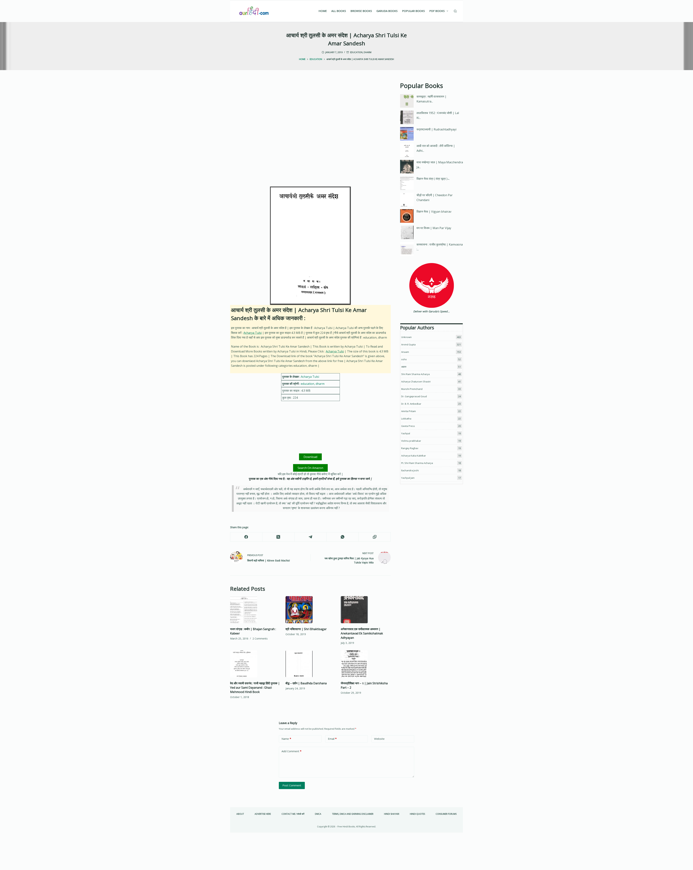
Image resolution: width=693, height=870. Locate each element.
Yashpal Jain (408, 477)
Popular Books (413, 11)
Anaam (405, 352)
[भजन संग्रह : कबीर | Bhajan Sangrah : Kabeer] (255, 609)
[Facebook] (246, 537)
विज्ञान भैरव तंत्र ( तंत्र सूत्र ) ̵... (433, 179)
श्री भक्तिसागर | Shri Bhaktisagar (306, 629)
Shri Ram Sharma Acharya (415, 374)
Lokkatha (406, 418)
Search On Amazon (310, 468)
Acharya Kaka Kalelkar (413, 455)
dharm (367, 52)
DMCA (318, 814)
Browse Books (361, 11)
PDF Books (437, 11)
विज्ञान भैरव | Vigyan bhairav (434, 212)
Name (286, 738)
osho (404, 359)
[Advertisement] (310, 107)
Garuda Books (387, 11)
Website (379, 738)
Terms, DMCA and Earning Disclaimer (352, 814)
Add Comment (291, 751)
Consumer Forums (446, 814)
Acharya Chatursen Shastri (416, 381)
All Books (338, 11)
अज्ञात (403, 366)
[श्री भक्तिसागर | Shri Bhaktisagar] (310, 609)
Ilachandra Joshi (410, 470)
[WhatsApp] (342, 537)
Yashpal (405, 433)
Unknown (406, 337)
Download (310, 457)
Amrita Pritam (408, 411)
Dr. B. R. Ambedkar (411, 403)
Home (323, 11)
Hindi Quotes (417, 814)
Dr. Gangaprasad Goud (414, 396)
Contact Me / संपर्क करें (293, 814)
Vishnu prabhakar (411, 440)
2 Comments (260, 638)
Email (332, 738)
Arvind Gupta (408, 344)
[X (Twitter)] (278, 537)
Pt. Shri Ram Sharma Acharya (417, 463)
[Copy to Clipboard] (375, 537)
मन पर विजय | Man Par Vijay (434, 228)
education (356, 52)
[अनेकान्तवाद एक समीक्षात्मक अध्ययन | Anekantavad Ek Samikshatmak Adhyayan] (366, 609)
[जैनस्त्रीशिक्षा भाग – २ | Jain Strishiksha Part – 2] (366, 663)
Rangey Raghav (409, 448)
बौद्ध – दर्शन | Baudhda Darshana (306, 683)
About (240, 814)
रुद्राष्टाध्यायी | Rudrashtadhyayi (436, 129)
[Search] (455, 11)
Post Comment (291, 785)
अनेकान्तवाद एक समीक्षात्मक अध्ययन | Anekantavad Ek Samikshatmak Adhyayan (362, 633)
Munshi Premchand (411, 389)
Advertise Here (263, 814)
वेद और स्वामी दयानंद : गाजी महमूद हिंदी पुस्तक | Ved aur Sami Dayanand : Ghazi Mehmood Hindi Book (255, 687)
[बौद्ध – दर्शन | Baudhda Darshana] (310, 663)
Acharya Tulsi (252, 333)
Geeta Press (408, 426)
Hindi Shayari (391, 814)
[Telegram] (311, 537)
